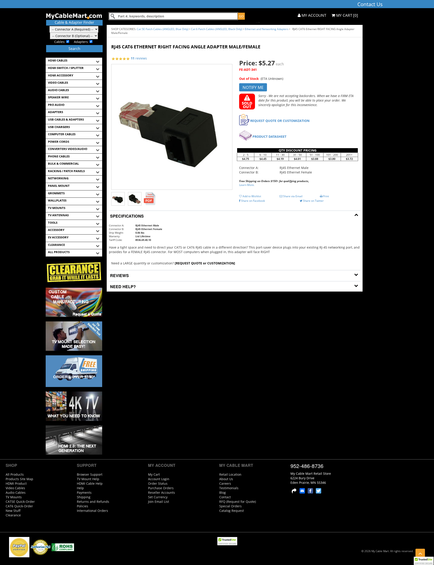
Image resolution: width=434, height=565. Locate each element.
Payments (84, 492)
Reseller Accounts (161, 492)
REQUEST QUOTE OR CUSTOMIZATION (279, 121)
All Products (15, 474)
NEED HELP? (122, 286)
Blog (222, 492)
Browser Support (89, 474)
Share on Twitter (313, 201)
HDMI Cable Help (90, 483)
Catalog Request (231, 510)
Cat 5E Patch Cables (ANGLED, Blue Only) (163, 29)
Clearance (13, 515)
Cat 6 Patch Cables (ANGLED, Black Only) (216, 29)
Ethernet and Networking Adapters (266, 29)
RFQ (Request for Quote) (237, 501)
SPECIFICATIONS (126, 216)
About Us (226, 479)
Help (80, 488)
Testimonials (228, 488)
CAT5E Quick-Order (20, 501)
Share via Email (292, 196)
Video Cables (15, 488)
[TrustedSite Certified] (423, 561)
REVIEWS (119, 275)
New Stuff (13, 510)
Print (325, 196)
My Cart (154, 474)
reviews (139, 58)
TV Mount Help (88, 479)
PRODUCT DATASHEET (269, 136)
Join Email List (158, 501)
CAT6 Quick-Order (19, 506)
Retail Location (230, 474)
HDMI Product (16, 483)
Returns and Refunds (93, 501)
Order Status (157, 483)
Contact (225, 497)
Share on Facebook (252, 201)
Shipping (83, 497)
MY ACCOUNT (313, 15)
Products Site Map (19, 479)
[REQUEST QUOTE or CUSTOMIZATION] (205, 263)
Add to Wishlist (251, 196)
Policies (82, 506)
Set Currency (157, 497)
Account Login (158, 479)
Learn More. (247, 185)
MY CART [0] (346, 15)
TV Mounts (14, 497)
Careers (225, 483)
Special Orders (230, 506)
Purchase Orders (161, 488)
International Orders (92, 510)
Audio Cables (16, 492)
